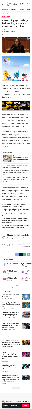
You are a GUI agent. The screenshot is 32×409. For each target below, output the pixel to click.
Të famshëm (4, 329)
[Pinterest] (10, 272)
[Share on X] (21, 254)
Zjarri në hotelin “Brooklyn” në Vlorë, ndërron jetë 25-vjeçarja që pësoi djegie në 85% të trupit (16, 172)
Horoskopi (4, 308)
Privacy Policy (26, 246)
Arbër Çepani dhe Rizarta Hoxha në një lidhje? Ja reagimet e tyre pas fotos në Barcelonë (10, 325)
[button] (25, 405)
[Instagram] (29, 401)
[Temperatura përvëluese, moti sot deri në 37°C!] (26, 297)
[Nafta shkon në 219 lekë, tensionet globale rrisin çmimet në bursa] (26, 366)
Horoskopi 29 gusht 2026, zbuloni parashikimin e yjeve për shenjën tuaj (11, 304)
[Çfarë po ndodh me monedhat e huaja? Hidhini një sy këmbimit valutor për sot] (7, 158)
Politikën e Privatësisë (10, 405)
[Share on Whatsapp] (24, 254)
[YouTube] (26, 401)
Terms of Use (21, 244)
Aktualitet (6, 16)
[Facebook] (10, 264)
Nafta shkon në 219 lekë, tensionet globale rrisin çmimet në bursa (10, 367)
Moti (3, 298)
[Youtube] (10, 279)
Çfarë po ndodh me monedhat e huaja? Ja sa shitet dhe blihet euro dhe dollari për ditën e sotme (15, 179)
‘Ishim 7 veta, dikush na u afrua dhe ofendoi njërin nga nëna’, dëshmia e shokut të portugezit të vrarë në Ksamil (15, 220)
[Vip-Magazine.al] (12, 4)
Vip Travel (4, 320)
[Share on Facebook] (17, 254)
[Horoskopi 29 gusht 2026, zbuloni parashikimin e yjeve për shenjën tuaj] (26, 305)
